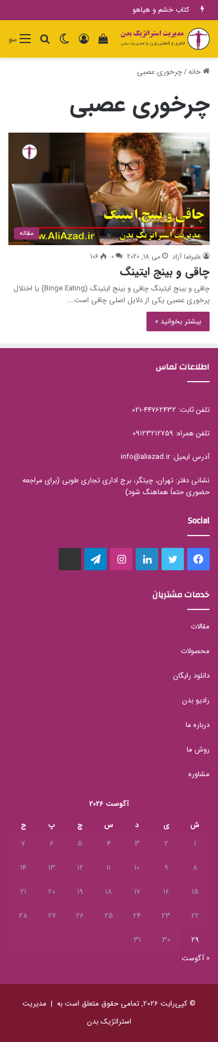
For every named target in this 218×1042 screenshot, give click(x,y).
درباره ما (198, 725)
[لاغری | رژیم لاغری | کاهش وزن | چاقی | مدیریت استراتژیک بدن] (165, 39)
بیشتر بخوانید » (178, 321)
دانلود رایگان (191, 676)
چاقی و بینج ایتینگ (165, 271)
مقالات (200, 626)
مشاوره (199, 774)
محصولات (195, 651)
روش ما (198, 749)
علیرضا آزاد (186, 256)
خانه (195, 72)
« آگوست (196, 958)
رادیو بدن (196, 700)
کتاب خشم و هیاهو (160, 10)
